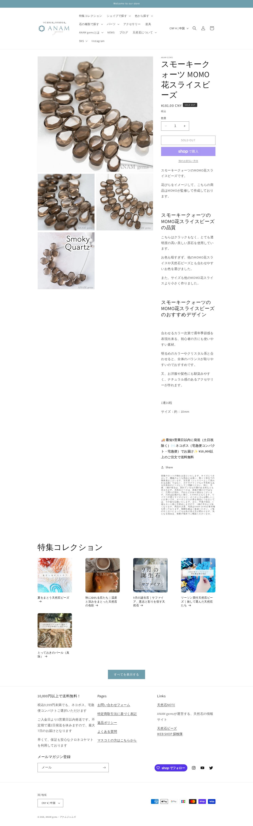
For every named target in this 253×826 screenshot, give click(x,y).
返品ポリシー (107, 723)
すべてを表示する (126, 674)
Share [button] (169, 467)
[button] (118, 16)
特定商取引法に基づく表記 (117, 714)
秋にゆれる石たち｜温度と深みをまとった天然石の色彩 (101, 601)
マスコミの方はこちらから (117, 740)
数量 (163, 118)
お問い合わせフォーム (113, 705)
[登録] (104, 767)
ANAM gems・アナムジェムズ (61, 817)
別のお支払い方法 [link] (188, 160)
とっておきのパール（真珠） (53, 654)
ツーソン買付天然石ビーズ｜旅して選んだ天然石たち (197, 601)
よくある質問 (107, 731)
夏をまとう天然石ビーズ (53, 597)
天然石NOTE (166, 705)
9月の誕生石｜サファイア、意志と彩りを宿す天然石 (149, 601)
